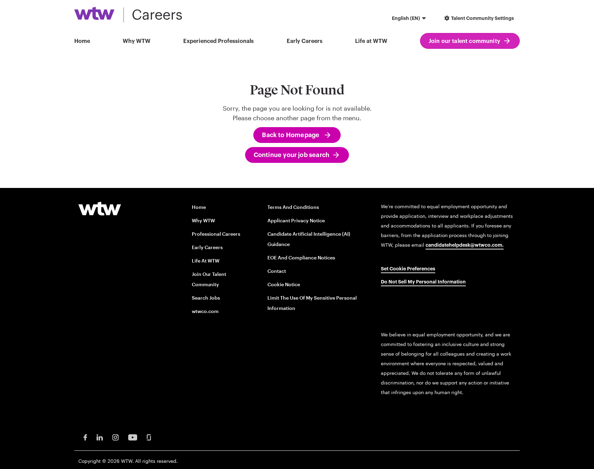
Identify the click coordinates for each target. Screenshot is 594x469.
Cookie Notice (283, 284)
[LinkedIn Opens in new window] (100, 437)
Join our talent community (464, 41)
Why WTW (137, 41)
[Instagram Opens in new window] (115, 437)
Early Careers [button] (304, 41)
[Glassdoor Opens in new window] (149, 437)
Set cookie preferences (408, 269)
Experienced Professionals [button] (218, 41)
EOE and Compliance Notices (301, 257)
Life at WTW (371, 41)
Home (82, 41)
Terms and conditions (293, 207)
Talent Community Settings (482, 18)
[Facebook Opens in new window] (85, 437)
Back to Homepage (291, 135)
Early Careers (207, 247)
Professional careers (216, 234)
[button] (409, 19)
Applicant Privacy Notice (296, 220)
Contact (276, 271)
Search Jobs (206, 298)
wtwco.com (205, 311)
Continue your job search (291, 155)
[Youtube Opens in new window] (132, 437)
